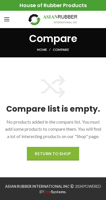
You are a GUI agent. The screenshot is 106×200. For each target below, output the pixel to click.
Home (42, 49)
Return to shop (53, 153)
